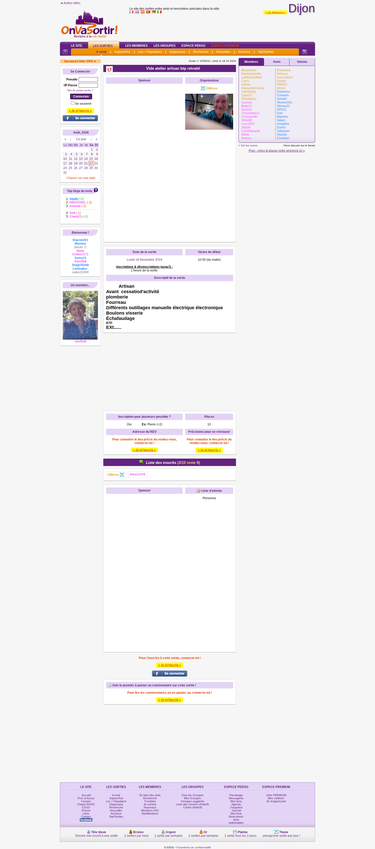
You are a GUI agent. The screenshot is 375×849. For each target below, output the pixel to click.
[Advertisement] (222, 26)
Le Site (76, 45)
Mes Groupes (192, 798)
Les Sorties (103, 46)
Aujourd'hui (122, 52)
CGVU (86, 807)
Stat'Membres (149, 813)
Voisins (302, 62)
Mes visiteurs (276, 798)
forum (311, 145)
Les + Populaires (150, 52)
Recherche (200, 52)
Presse (86, 810)
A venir (101, 52)
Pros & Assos (86, 798)
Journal (236, 810)
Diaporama (177, 52)
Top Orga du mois (79, 191)
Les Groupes (165, 45)
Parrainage (236, 795)
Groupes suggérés (192, 801)
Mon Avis (236, 813)
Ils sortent (150, 804)
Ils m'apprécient (276, 801)
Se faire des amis (150, 795)
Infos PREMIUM (276, 795)
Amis (277, 62)
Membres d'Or (150, 810)
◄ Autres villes (70, 3)
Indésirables (236, 822)
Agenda (236, 804)
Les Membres (136, 45)
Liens (86, 813)
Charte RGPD (86, 804)
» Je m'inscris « (275, 12)
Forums (86, 801)
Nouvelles (223, 52)
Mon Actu (236, 801)
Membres (251, 62)
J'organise (236, 807)
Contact (86, 816)
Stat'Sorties (266, 52)
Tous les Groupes (192, 795)
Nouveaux (150, 807)
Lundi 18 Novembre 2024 (144, 259)
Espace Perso (193, 45)
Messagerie (236, 798)
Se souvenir (83, 103)
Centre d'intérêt (192, 807)
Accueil (86, 795)
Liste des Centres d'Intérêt (192, 804)
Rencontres (236, 816)
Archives (244, 52)
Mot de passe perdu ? (80, 90)
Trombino (150, 801)
